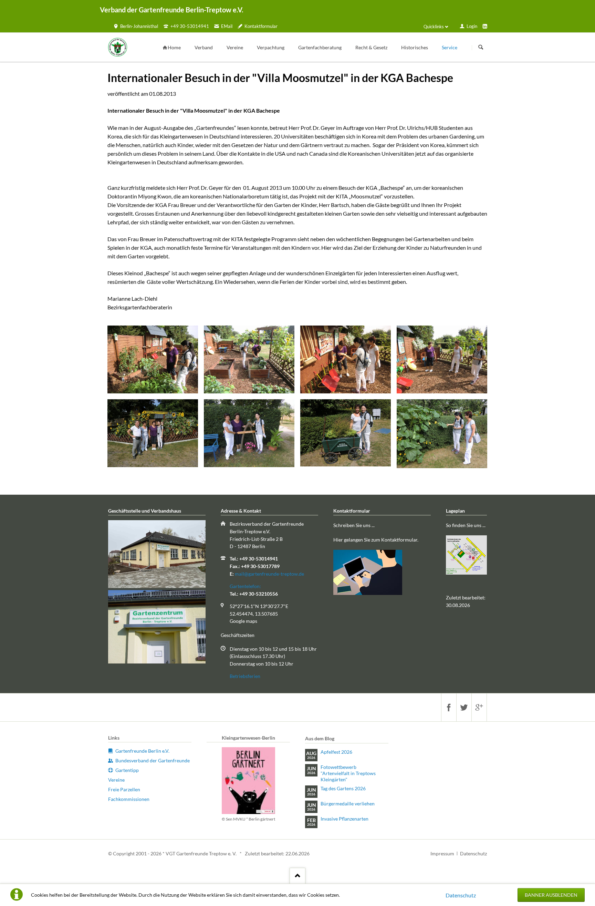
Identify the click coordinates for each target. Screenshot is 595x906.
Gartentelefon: (245, 586)
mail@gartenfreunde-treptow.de (269, 574)
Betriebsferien (245, 676)
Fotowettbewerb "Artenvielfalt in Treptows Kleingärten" (348, 773)
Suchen (480, 47)
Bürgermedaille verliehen (348, 803)
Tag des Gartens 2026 (343, 788)
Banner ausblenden (551, 895)
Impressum (442, 853)
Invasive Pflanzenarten (344, 819)
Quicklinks (434, 26)
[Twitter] (463, 707)
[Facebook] (448, 707)
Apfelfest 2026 (336, 752)
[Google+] (479, 707)
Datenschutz (461, 895)
